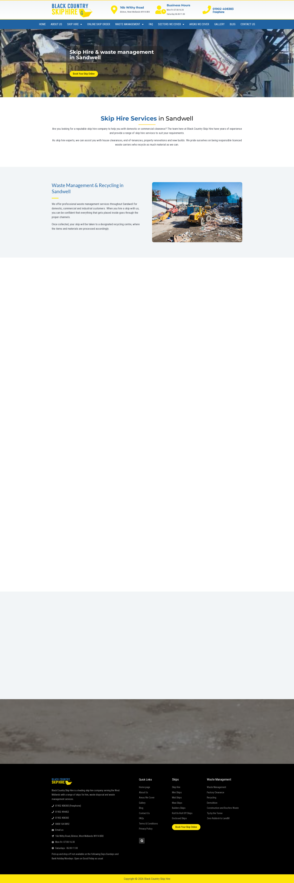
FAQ (151, 24)
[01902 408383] (206, 9)
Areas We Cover (199, 24)
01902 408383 (223, 9)
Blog (232, 24)
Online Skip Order (98, 24)
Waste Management (127, 24)
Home (42, 24)
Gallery (219, 24)
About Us (56, 24)
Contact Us (248, 24)
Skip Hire (73, 24)
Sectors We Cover (169, 24)
